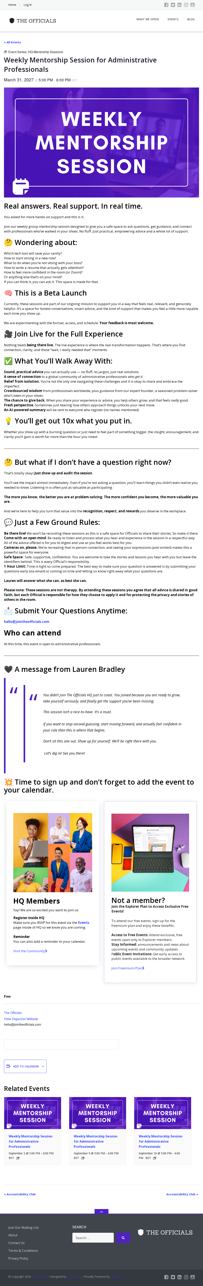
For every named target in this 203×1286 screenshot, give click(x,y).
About (12, 1235)
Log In (28, 5)
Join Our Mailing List (23, 1227)
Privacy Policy (18, 1258)
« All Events (12, 42)
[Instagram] (186, 4)
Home (12, 5)
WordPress (117, 1276)
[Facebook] (166, 4)
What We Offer (147, 19)
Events (173, 19)
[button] (30, 951)
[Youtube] (193, 4)
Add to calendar (26, 1066)
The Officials (13, 1012)
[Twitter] (173, 4)
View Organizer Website (21, 1019)
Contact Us (16, 1243)
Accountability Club (20, 1194)
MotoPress (74, 1276)
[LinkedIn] (179, 4)
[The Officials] (33, 20)
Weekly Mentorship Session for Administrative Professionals (30, 1141)
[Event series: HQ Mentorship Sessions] (17, 1158)
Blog (191, 19)
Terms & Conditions (23, 1250)
